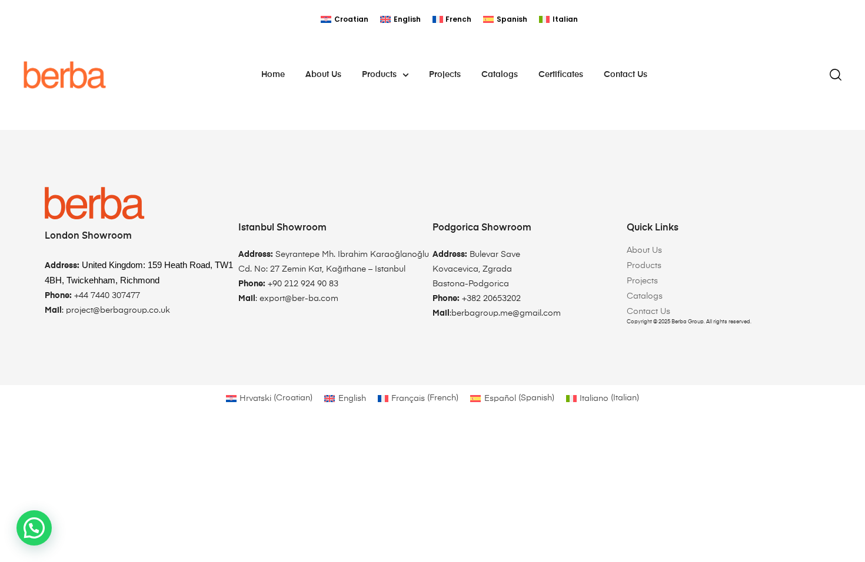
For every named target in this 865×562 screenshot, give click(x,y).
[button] (34, 528)
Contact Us (625, 75)
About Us (323, 75)
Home (273, 75)
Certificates (560, 75)
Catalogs (499, 75)
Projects (445, 75)
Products (379, 75)
